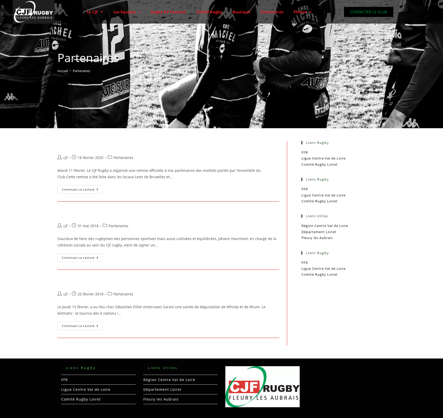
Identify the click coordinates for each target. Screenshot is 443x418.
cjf (65, 157)
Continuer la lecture (82, 188)
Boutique (241, 11)
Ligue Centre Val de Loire (323, 158)
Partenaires (272, 11)
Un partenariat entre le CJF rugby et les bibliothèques (140, 213)
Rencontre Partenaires (92, 281)
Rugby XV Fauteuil (168, 11)
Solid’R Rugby (209, 11)
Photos (300, 11)
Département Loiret (318, 232)
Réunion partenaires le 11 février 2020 (117, 145)
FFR (304, 152)
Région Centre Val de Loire (324, 225)
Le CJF (92, 11)
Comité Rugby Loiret (319, 164)
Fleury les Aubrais (317, 237)
